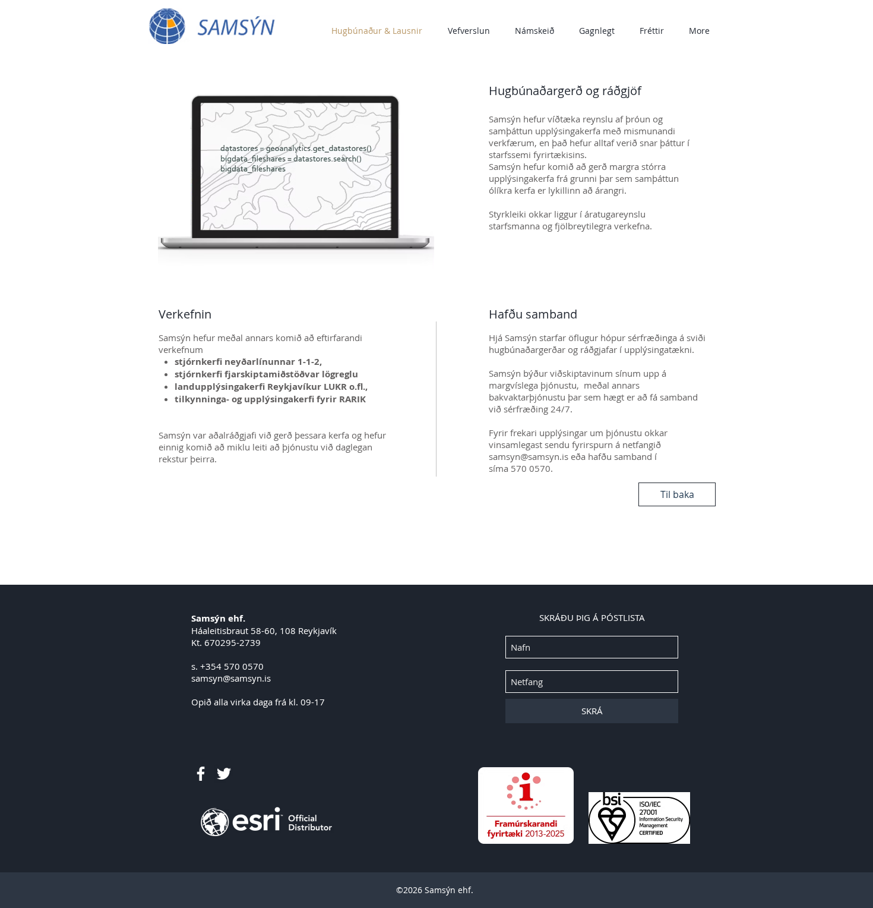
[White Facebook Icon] (200, 773)
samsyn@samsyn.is (528, 456)
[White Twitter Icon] (223, 773)
